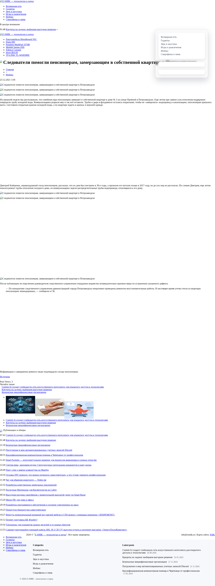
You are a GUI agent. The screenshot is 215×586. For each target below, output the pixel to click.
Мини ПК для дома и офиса (20, 500)
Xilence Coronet (13, 50)
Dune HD (10, 42)
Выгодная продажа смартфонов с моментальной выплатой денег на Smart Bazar (46, 495)
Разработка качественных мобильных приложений (31, 485)
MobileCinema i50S (15, 47)
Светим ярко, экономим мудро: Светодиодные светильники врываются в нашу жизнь (48, 465)
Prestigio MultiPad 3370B (18, 44)
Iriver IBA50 (12, 52)
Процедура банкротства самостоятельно (26, 510)
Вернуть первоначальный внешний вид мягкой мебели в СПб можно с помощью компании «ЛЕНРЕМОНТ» (60, 515)
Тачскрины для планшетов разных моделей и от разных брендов (38, 524)
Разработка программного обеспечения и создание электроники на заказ (42, 505)
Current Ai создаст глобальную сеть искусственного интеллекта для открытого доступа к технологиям (53, 387)
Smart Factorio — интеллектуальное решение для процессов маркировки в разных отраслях (51, 460)
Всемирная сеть (14, 6)
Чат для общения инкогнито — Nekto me (26, 480)
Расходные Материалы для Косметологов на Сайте (31, 490)
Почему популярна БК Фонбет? (21, 519)
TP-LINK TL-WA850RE (18, 55)
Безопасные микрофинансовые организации (24, 392)
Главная (10, 69)
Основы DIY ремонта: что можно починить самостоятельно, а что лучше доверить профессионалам (56, 475)
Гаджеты (10, 9)
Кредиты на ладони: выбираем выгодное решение (31, 29)
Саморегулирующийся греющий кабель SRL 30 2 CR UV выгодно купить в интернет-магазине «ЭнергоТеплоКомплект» (66, 529)
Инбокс (9, 17)
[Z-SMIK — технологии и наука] (17, 1)
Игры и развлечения (16, 14)
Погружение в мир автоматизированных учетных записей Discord (39, 450)
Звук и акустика (14, 11)
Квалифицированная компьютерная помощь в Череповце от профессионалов (44, 455)
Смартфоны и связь (15, 19)
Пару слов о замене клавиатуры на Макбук (27, 470)
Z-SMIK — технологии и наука (50, 534)
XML (212, 534)
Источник (5, 376)
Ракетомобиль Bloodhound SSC (21, 39)
